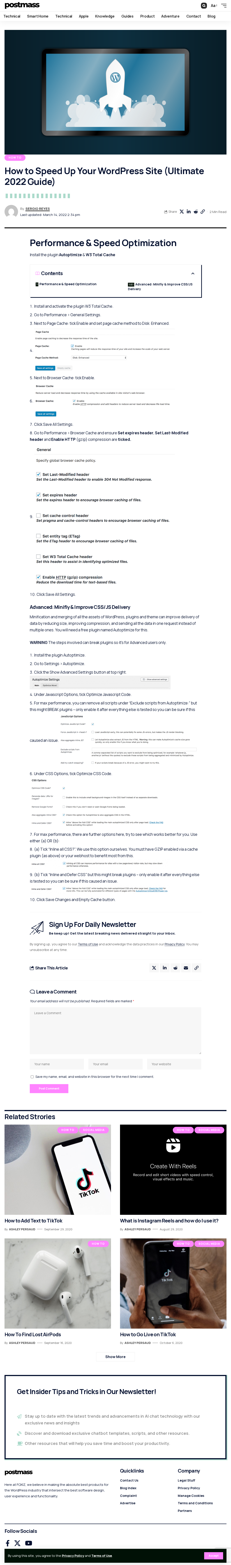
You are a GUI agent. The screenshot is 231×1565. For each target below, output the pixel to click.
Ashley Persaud (22, 1229)
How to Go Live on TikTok (148, 1334)
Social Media (94, 1130)
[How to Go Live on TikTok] (173, 1283)
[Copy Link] (202, 211)
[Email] (186, 967)
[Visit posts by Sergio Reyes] (11, 211)
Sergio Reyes (37, 208)
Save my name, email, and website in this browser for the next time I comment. (94, 1076)
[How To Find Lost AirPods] (58, 1283)
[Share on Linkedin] (188, 211)
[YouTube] (28, 1543)
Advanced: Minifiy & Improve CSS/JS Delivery (160, 286)
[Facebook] (8, 1543)
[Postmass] (22, 5)
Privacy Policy (73, 1556)
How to (15, 157)
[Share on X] (181, 211)
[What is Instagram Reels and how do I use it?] (173, 1170)
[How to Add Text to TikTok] (58, 1170)
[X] (17, 1543)
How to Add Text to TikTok (33, 1220)
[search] (204, 5)
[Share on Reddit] (195, 211)
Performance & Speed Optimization (68, 284)
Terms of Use (101, 1556)
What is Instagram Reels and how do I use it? (169, 1220)
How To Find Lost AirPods (33, 1334)
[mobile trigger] (222, 5)
